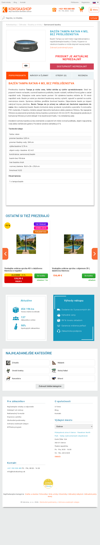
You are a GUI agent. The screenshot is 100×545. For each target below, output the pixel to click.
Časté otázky (6, 2)
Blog (15, 2)
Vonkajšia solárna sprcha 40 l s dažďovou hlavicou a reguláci (23, 269)
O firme (58, 407)
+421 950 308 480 (14, 468)
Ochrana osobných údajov (18, 424)
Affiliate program (14, 427)
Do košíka (41, 276)
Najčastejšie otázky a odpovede (20, 407)
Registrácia (86, 2)
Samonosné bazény (52, 25)
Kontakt (22, 2)
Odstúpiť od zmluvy (15, 410)
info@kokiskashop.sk (16, 472)
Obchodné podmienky (16, 420)
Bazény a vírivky (35, 25)
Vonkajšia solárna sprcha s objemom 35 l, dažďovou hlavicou (71, 269)
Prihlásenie (75, 2)
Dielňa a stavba (31, 494)
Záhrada (22, 25)
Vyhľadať (94, 18)
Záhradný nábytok (75, 494)
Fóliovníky (43, 494)
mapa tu (57, 456)
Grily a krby (53, 494)
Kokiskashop (11, 25)
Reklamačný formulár (16, 413)
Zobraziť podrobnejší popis (61, 48)
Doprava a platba (14, 417)
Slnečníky (63, 494)
